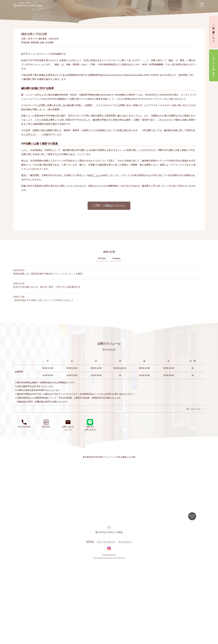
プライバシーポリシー (106, 541)
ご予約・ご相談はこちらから (109, 205)
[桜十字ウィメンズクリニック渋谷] (27, 5)
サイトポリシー (125, 541)
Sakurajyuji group (109, 554)
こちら (97, 175)
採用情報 (90, 541)
